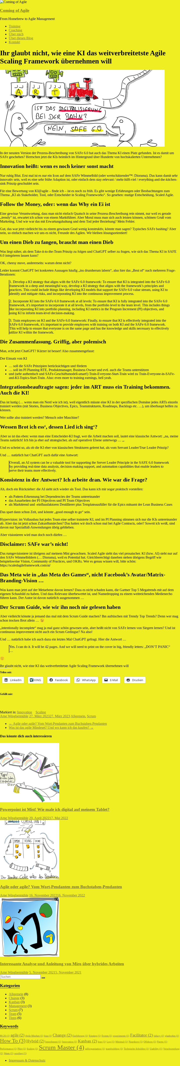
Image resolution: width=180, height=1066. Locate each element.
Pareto (162, 1042)
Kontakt (14, 42)
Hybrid (35, 1041)
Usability (156, 1049)
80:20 (5, 1036)
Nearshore (136, 1042)
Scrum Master (61, 1047)
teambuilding (114, 1049)
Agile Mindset (34, 1036)
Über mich (16, 34)
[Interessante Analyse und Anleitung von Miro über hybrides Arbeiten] (29, 955)
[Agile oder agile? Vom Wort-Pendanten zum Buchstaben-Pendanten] (29, 878)
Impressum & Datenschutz (27, 1060)
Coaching (15, 30)
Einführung (80, 1036)
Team (12, 1014)
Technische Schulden (136, 1049)
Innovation (24, 712)
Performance (8, 1049)
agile (17, 1035)
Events (107, 1036)
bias (48, 1036)
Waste (8, 1053)
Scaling (41, 712)
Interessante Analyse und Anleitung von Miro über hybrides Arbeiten (62, 963)
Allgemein (78, 716)
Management (18, 1006)
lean (102, 1042)
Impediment (53, 1042)
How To (12, 1041)
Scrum (91, 716)
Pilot (22, 1049)
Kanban (14, 1002)
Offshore (150, 1042)
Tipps (12, 1018)
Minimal (121, 1042)
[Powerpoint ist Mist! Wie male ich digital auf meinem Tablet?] (29, 801)
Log (111, 1042)
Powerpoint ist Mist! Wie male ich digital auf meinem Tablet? (55, 809)
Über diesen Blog (21, 38)
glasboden (172, 1036)
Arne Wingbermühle (14, 716)
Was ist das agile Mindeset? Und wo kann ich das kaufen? (51, 727)
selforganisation (95, 1049)
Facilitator (141, 1035)
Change (14, 998)
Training (14, 26)
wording (20, 1053)
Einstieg (95, 1036)
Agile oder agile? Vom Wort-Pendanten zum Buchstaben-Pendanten (58, 723)
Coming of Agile (14, 10)
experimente (121, 1036)
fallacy (159, 1036)
